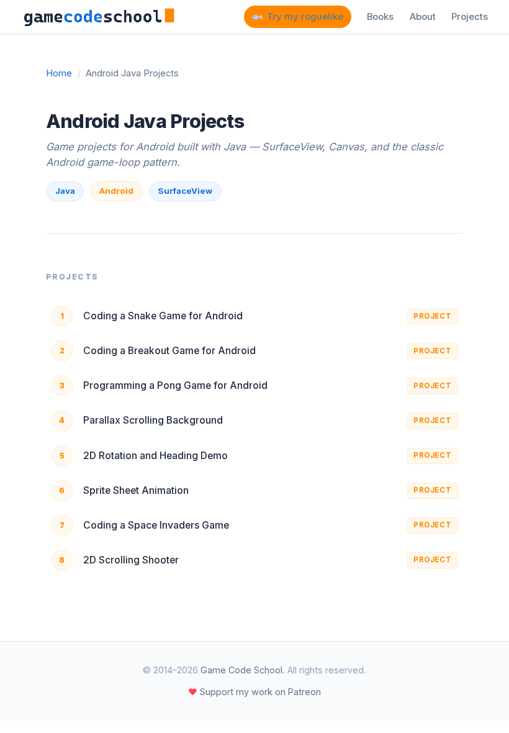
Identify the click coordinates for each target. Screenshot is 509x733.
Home (59, 73)
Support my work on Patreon (254, 691)
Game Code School (241, 670)
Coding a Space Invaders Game (156, 525)
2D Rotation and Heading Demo (155, 456)
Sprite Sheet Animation (136, 490)
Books (380, 16)
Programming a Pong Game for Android (175, 385)
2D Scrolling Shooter (131, 560)
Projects (469, 16)
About (423, 16)
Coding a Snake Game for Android (163, 316)
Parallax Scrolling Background (153, 420)
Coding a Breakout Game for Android (169, 351)
